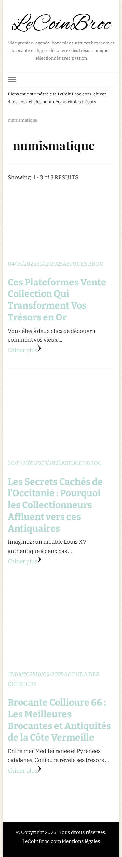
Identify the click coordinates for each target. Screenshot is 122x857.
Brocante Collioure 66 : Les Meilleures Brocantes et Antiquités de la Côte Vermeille (59, 720)
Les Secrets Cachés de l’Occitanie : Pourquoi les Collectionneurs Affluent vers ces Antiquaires (55, 505)
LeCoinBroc (61, 24)
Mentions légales (81, 841)
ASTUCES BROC (83, 263)
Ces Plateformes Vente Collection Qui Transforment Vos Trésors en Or (57, 300)
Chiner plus (22, 350)
